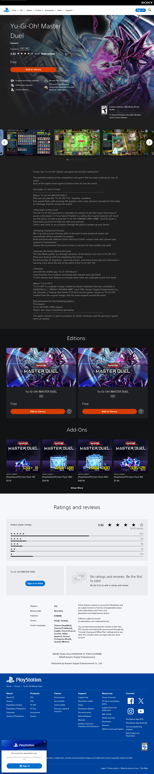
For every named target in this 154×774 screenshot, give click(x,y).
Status (80, 705)
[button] (35, 583)
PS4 (31, 701)
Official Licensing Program (113, 729)
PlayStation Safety (85, 701)
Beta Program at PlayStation (132, 734)
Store (14, 10)
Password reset (84, 712)
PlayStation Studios (14, 705)
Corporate (10, 712)
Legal (103, 768)
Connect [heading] (130, 693)
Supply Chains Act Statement (109, 709)
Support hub (83, 697)
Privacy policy (113, 768)
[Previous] (5, 142)
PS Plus (38, 10)
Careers (9, 701)
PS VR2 (33, 705)
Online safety (59, 705)
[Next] (149, 142)
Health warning (108, 718)
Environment (59, 697)
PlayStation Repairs (86, 708)
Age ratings (106, 714)
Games (29, 10)
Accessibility (59, 701)
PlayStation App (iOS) (134, 719)
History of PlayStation (15, 716)
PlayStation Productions (16, 708)
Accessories (49, 10)
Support (69, 10)
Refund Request (84, 716)
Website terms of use (129, 768)
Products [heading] (34, 693)
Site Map (144, 768)
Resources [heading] (107, 693)
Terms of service (109, 697)
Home (8, 686)
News (60, 10)
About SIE (10, 697)
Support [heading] (82, 693)
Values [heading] (57, 693)
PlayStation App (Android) (136, 723)
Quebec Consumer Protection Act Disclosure (88, 725)
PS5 (21, 10)
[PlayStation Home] (6, 10)
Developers (106, 721)
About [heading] (9, 693)
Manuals (81, 720)
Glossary (105, 725)
